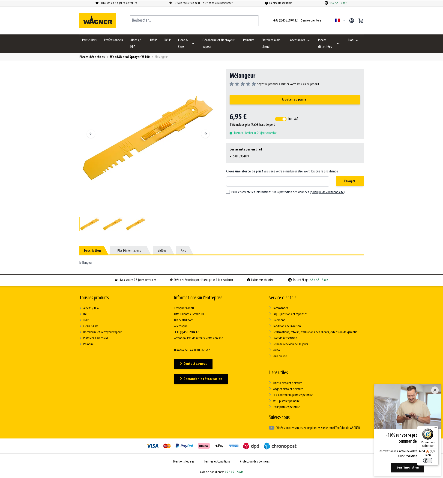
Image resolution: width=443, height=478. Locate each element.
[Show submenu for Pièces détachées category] (338, 43)
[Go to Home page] (97, 20)
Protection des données (255, 461)
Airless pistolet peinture (287, 383)
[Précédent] (91, 134)
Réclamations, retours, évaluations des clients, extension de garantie (315, 332)
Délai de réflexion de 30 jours (290, 344)
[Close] (435, 390)
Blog (350, 40)
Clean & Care (183, 43)
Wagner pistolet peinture (288, 389)
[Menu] (435, 429)
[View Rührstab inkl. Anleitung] (89, 224)
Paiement (279, 320)
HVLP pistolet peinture (286, 407)
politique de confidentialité (327, 192)
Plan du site (280, 356)
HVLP (153, 40)
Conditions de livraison (287, 326)
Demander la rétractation (203, 379)
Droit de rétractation (285, 338)
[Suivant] (205, 134)
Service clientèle (282, 298)
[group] (274, 84)
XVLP (167, 40)
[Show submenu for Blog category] (356, 40)
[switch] (427, 460)
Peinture (248, 40)
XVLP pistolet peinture (286, 401)
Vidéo (276, 350)
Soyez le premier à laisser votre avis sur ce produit (288, 84)
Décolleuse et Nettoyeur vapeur (218, 43)
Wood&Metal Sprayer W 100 (130, 57)
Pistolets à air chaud (271, 43)
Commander (280, 308)
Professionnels (113, 40)
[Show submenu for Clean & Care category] (193, 43)
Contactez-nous (195, 364)
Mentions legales (184, 461)
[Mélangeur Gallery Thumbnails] (148, 224)
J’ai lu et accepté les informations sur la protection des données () (288, 192)
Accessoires (297, 40)
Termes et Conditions (217, 461)
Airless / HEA (135, 43)
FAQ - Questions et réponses (290, 314)
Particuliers (89, 40)
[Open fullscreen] (148, 138)
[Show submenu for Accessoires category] (308, 40)
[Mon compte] (351, 20)
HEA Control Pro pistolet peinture (293, 395)
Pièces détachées (325, 43)
